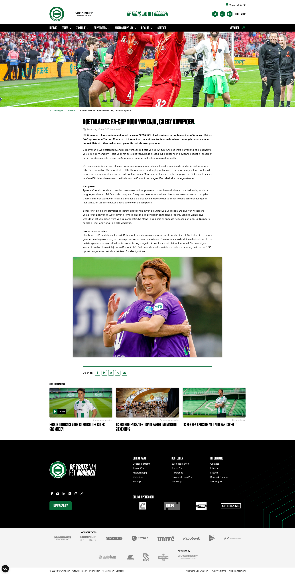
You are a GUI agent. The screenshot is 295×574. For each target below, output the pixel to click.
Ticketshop (177, 472)
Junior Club (139, 468)
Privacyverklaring (218, 570)
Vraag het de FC (237, 4)
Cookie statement (237, 570)
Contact (161, 28)
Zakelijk (81, 28)
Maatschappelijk (124, 28)
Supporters (100, 28)
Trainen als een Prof (182, 477)
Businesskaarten (180, 463)
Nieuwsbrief (60, 505)
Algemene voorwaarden (197, 570)
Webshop (176, 481)
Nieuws (53, 28)
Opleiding (138, 477)
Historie (214, 468)
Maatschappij (140, 472)
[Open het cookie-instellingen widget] (5, 568)
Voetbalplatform (141, 463)
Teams (65, 28)
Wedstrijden (216, 481)
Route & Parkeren (219, 477)
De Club (145, 28)
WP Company (118, 570)
